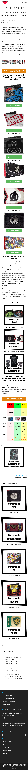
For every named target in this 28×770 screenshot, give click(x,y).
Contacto (4, 756)
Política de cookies (6, 750)
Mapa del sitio (5, 747)
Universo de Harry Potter (8, 698)
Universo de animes (7, 695)
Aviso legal (4, 753)
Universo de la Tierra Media (8, 701)
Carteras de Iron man (14, 607)
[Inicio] (2, 15)
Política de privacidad (7, 744)
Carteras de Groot (14, 638)
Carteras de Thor (14, 512)
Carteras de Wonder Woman (14, 544)
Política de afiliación (7, 741)
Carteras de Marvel (8, 20)
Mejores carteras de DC (14, 575)
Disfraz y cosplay (6, 704)
